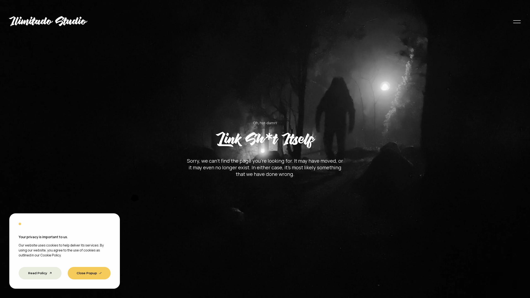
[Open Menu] (517, 21)
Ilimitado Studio (48, 22)
